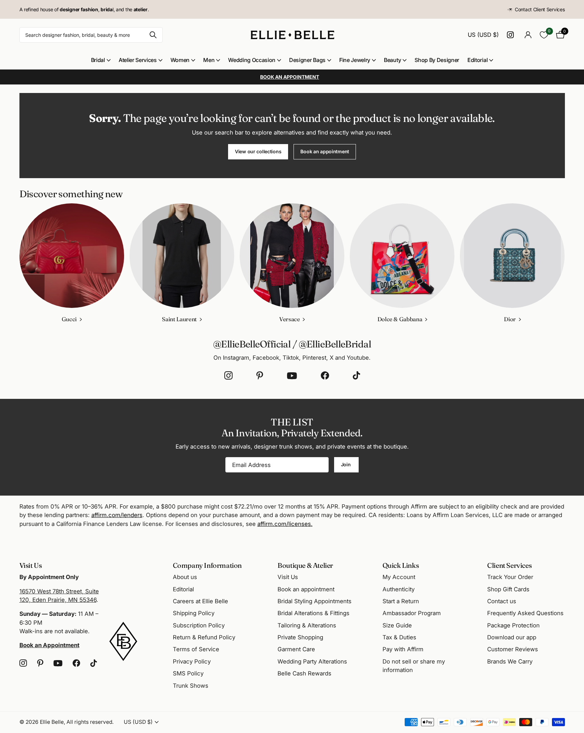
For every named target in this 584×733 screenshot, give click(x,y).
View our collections (258, 151)
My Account (399, 577)
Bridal (98, 60)
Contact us (501, 601)
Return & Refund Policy (204, 637)
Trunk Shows (190, 685)
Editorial (477, 60)
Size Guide (397, 625)
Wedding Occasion (251, 60)
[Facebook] (325, 376)
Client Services (509, 565)
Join (346, 464)
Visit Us (288, 577)
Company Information (207, 565)
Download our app (511, 637)
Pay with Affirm (403, 649)
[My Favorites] (544, 35)
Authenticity (399, 589)
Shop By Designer (437, 60)
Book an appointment (324, 151)
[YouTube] (292, 375)
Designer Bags (307, 60)
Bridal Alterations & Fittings (313, 613)
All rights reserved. (90, 722)
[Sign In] (528, 35)
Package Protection (513, 625)
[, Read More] (511, 35)
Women (180, 60)
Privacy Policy (192, 661)
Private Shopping (300, 637)
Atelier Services (138, 60)
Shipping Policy (193, 613)
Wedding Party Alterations (312, 661)
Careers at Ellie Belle (200, 601)
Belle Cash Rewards (304, 673)
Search (153, 35)
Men (208, 60)
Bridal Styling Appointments (314, 601)
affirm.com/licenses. (285, 523)
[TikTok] (356, 376)
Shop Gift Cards (508, 589)
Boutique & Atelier (305, 565)
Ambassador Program (412, 613)
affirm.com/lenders (117, 515)
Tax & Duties (399, 637)
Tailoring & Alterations (307, 625)
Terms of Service (196, 649)
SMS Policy (188, 673)
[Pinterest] (259, 376)
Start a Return (401, 601)
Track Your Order (510, 577)
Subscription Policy (199, 625)
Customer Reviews (512, 649)
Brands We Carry (510, 661)
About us (185, 577)
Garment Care (296, 649)
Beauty (392, 60)
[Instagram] (228, 376)
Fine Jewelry (354, 60)
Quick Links (401, 565)
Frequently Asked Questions (525, 613)
